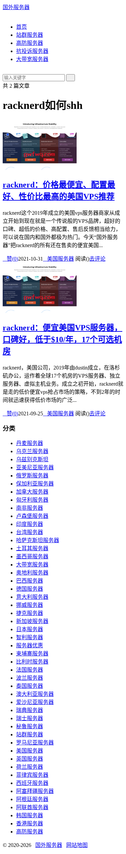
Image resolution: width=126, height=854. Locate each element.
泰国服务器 (29, 686)
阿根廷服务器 (32, 799)
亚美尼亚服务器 (35, 467)
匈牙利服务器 (32, 500)
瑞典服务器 (29, 710)
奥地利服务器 (32, 573)
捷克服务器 (29, 613)
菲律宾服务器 (32, 775)
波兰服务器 (29, 678)
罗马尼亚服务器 (35, 742)
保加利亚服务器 (35, 484)
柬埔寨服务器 (32, 653)
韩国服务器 (29, 815)
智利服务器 (29, 637)
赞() (10, 259)
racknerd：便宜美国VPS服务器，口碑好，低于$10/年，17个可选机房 (62, 339)
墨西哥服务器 (32, 556)
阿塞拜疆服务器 (35, 791)
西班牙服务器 (32, 783)
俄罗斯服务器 (32, 475)
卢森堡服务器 (32, 516)
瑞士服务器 (29, 718)
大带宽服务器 (32, 59)
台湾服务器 (29, 532)
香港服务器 (29, 823)
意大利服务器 (32, 597)
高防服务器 (29, 43)
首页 (21, 27)
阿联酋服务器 (32, 807)
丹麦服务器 (29, 443)
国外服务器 (16, 7)
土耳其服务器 (32, 548)
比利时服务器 (32, 662)
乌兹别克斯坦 (32, 459)
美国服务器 (58, 259)
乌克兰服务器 (32, 451)
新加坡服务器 (32, 621)
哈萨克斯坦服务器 (37, 540)
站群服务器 (29, 35)
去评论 (97, 259)
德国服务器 (29, 589)
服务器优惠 (29, 645)
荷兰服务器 (29, 767)
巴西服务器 (29, 581)
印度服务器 (29, 524)
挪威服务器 (29, 605)
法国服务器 (29, 670)
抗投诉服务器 (32, 51)
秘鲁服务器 (29, 726)
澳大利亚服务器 (35, 694)
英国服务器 (29, 759)
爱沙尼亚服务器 (35, 702)
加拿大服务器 (32, 492)
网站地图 (77, 845)
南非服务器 (29, 508)
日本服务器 (29, 629)
